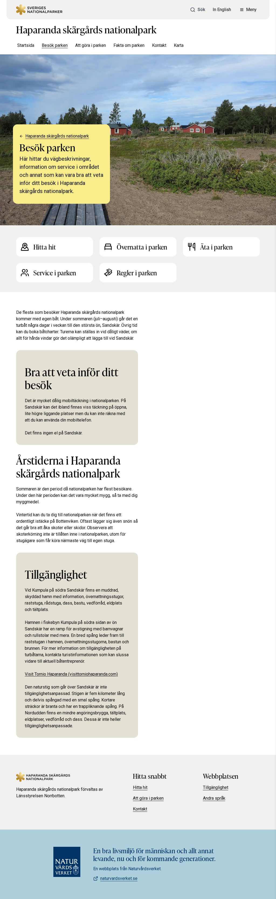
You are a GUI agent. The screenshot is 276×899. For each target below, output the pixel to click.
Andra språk (214, 798)
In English (222, 9)
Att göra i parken (90, 45)
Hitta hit (140, 787)
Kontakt (159, 45)
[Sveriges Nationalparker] (39, 9)
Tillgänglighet (215, 787)
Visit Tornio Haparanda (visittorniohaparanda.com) (71, 674)
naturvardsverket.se (118, 878)
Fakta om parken (128, 45)
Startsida (25, 45)
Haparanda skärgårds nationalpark (86, 29)
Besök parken (55, 45)
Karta (179, 45)
